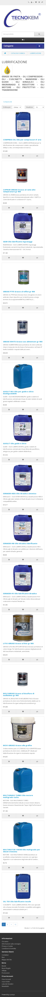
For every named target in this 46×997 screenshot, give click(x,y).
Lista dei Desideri (7, 984)
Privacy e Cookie (7, 946)
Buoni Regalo (6, 968)
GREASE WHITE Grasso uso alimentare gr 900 (22, 341)
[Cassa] (42, 2)
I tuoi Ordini (6, 982)
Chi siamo (5, 942)
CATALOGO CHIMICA (18, 53)
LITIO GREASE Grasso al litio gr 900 (18, 643)
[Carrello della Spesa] (39, 2)
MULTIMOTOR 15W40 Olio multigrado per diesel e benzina (21, 850)
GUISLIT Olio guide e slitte (14, 443)
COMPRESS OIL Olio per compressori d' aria (22, 139)
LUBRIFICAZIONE (35, 53)
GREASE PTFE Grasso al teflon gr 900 (19, 291)
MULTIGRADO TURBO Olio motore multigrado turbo (18, 796)
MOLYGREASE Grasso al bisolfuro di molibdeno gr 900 (18, 694)
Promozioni (6, 973)
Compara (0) (7, 102)
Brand (4, 966)
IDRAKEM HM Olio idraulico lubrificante (20, 543)
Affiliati (4, 971)
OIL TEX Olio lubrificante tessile (17, 901)
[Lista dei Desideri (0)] (36, 2)
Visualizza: (29, 107)
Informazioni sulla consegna (11, 944)
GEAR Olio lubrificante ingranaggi (17, 241)
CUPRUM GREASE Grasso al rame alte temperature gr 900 (19, 191)
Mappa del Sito (7, 960)
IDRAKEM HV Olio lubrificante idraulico (20, 593)
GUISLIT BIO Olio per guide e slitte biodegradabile (18, 392)
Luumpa (12, 995)
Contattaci (5, 955)
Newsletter (5, 986)
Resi (3, 957)
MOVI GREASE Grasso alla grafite (17, 745)
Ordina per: (7, 107)
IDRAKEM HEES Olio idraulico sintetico (19, 493)
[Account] (32, 2)
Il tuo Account (6, 979)
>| (15, 924)
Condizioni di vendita (9, 949)
